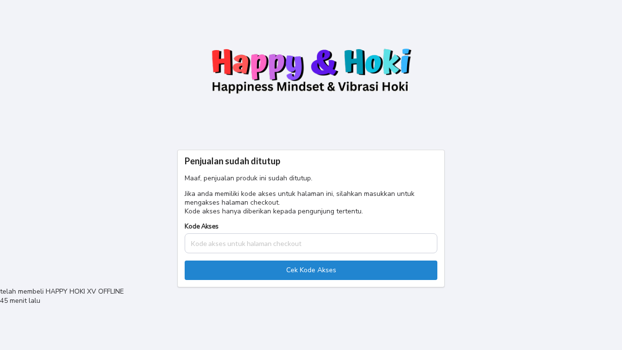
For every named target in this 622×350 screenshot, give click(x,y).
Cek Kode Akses (311, 270)
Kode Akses (202, 227)
